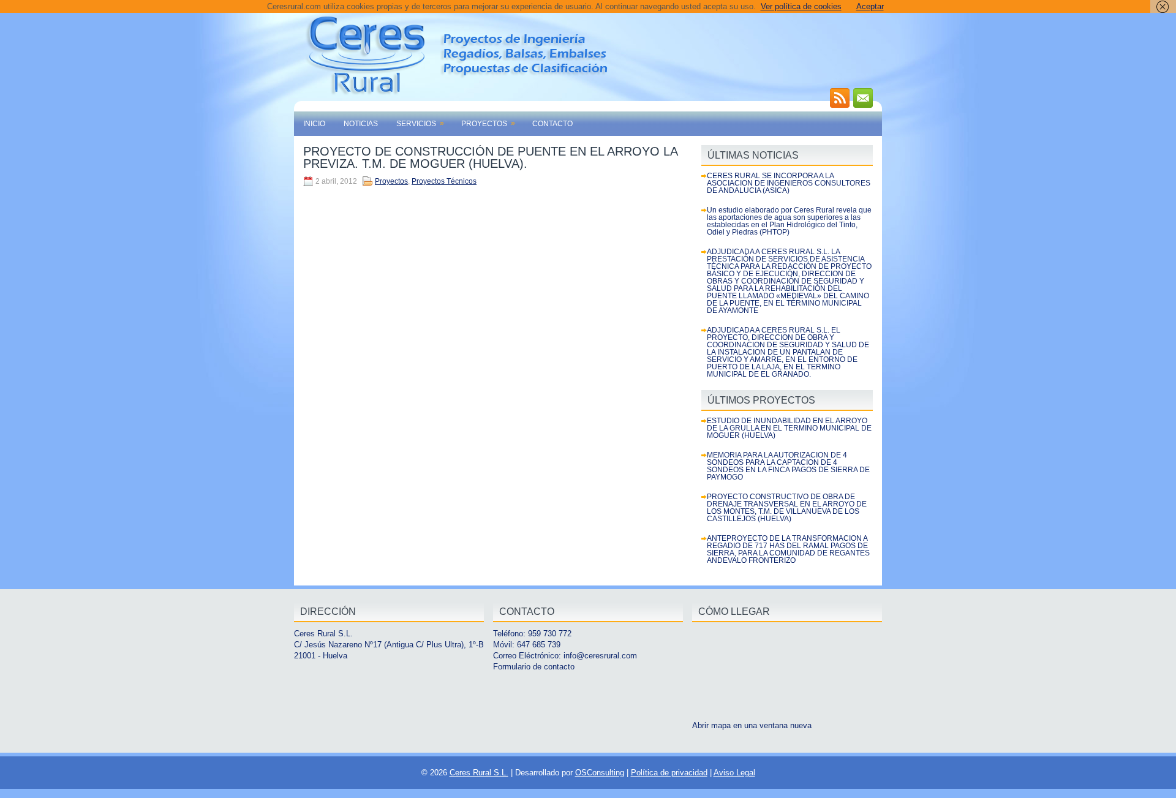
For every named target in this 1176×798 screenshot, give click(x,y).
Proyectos (488, 123)
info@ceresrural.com (600, 655)
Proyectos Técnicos (444, 181)
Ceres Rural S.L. (479, 772)
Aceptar (870, 6)
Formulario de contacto (534, 666)
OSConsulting (599, 772)
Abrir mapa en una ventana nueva (752, 725)
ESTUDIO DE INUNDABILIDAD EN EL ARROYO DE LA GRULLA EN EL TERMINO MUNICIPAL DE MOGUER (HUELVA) (789, 428)
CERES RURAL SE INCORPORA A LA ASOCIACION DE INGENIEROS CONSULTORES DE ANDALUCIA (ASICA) (788, 183)
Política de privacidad (669, 772)
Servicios (420, 123)
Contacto (552, 123)
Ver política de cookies (801, 6)
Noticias (361, 123)
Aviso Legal (734, 772)
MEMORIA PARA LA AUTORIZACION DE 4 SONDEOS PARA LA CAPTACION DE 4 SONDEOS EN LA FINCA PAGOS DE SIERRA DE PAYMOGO (788, 466)
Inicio (314, 123)
